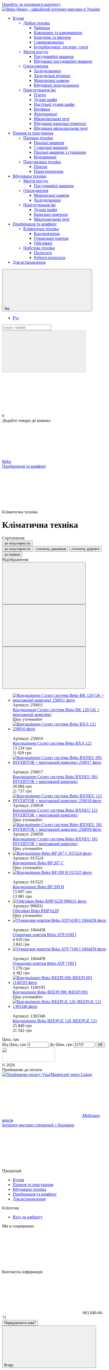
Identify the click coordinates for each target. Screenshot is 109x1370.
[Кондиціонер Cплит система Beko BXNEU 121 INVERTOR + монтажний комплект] (60, 798)
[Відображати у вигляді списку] (44, 668)
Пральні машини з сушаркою (60, 152)
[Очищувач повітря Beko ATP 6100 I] (60, 920)
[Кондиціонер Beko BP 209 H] (60, 872)
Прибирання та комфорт (35, 224)
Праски (40, 166)
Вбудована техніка (29, 176)
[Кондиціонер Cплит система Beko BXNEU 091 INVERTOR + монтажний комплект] (60, 760)
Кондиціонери (47, 233)
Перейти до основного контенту (31, 4)
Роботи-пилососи (49, 257)
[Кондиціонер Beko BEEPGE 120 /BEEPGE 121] (60, 1004)
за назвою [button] (12, 554)
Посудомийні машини (54, 56)
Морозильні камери (51, 80)
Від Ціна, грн (14, 1044)
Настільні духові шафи (54, 104)
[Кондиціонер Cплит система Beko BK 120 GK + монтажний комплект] (60, 698)
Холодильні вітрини (52, 75)
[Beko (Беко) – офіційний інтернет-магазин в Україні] (28, 1060)
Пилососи (43, 252)
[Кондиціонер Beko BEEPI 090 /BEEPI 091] (60, 980)
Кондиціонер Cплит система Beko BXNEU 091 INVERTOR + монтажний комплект (55, 779)
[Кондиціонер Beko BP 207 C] (60, 853)
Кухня (18, 18)
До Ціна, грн (60, 1044)
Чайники (42, 28)
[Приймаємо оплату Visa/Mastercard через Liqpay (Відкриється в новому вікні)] (47, 1074)
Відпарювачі (45, 157)
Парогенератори (48, 171)
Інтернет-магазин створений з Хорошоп (38, 1125)
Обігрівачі (43, 243)
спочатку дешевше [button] (51, 549)
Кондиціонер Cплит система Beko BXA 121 (52, 743)
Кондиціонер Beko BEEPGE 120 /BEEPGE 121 (55, 1021)
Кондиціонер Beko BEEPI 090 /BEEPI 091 (50, 992)
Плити (40, 95)
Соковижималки (49, 42)
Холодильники (47, 71)
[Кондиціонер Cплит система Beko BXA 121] (60, 726)
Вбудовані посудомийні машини (63, 61)
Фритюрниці (45, 114)
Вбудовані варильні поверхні (60, 123)
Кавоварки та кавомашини (58, 32)
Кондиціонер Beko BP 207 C (38, 863)
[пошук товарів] (44, 351)
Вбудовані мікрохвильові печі (61, 128)
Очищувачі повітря (51, 238)
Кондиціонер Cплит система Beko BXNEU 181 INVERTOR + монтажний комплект (55, 841)
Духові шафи (45, 99)
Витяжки (42, 109)
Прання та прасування (33, 133)
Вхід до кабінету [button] (28, 1217)
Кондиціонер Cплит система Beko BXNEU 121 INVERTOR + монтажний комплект (55, 812)
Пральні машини (49, 142)
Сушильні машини (51, 147)
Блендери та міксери (52, 37)
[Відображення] (44, 583)
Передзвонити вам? (20, 1323)
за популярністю (17, 543)
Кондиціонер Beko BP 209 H (38, 887)
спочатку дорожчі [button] (85, 549)
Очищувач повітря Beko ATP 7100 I (44, 963)
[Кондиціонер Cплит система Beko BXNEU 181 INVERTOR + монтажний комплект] (60, 827)
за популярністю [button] (17, 549)
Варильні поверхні (51, 214)
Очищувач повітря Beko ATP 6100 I (44, 934)
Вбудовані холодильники (56, 85)
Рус (16, 318)
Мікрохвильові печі (51, 118)
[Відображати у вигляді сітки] (44, 625)
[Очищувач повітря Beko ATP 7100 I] (60, 949)
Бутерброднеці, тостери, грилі (61, 47)
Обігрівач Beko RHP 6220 (36, 910)
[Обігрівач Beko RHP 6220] (60, 901)
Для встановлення (29, 262)
